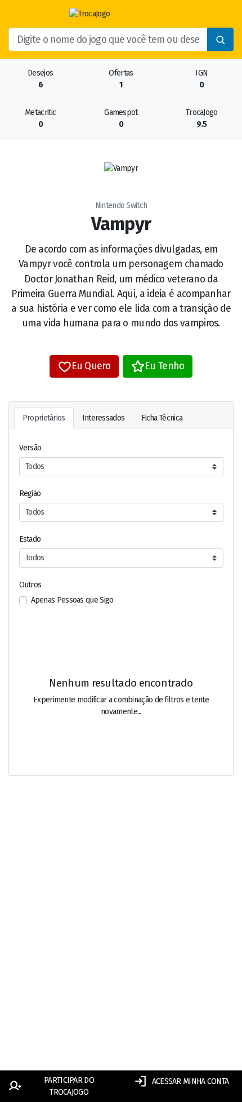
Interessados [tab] (103, 418)
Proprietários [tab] (44, 418)
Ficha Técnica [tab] (161, 418)
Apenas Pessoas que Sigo (72, 600)
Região (30, 493)
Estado (30, 539)
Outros (30, 585)
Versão (30, 448)
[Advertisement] (121, 936)
